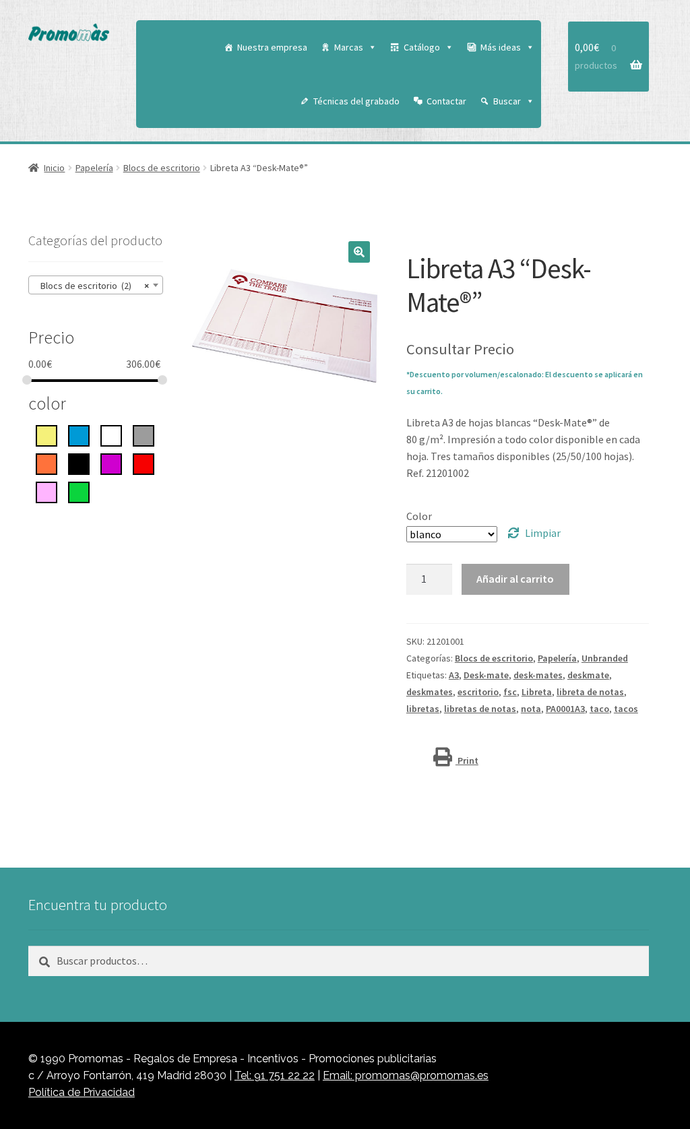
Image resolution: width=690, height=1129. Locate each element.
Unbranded (605, 658)
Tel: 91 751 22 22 (274, 1075)
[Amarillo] (46, 434)
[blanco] (111, 434)
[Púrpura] (111, 463)
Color (419, 516)
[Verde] (79, 491)
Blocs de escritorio (161, 168)
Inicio (54, 168)
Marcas (348, 47)
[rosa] (46, 491)
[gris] (143, 434)
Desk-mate (486, 675)
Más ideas (500, 47)
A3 (454, 675)
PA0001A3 (565, 709)
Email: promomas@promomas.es (406, 1075)
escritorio (478, 692)
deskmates (429, 692)
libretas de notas (480, 709)
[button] (359, 252)
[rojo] (143, 463)
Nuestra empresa (272, 47)
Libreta (537, 692)
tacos (626, 709)
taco (599, 709)
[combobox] (95, 285)
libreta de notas (590, 692)
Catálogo (422, 47)
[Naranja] (46, 463)
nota (531, 709)
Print (467, 760)
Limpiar (543, 533)
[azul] (79, 434)
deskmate (588, 675)
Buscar (507, 101)
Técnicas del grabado (356, 101)
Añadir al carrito (515, 578)
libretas (422, 709)
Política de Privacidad (81, 1092)
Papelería (94, 168)
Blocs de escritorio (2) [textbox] (91, 286)
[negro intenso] (79, 463)
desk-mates (538, 675)
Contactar (446, 101)
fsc (510, 692)
